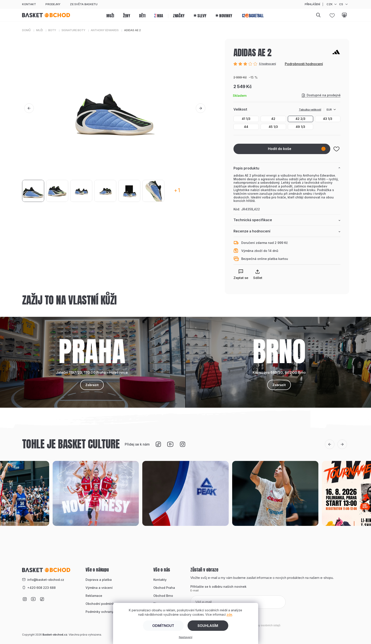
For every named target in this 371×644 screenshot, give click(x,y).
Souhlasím (208, 625)
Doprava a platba (99, 579)
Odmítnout (163, 625)
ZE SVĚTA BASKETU (83, 4)
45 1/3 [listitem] (273, 127)
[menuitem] (110, 15)
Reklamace (94, 595)
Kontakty (160, 579)
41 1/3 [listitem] (246, 119)
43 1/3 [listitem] (327, 119)
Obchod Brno (163, 595)
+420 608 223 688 (41, 587)
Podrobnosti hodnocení (304, 64)
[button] (29, 108)
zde (229, 614)
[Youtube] (170, 444)
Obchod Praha (164, 587)
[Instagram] (182, 444)
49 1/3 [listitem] (300, 127)
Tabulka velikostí (310, 109)
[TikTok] (158, 444)
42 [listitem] (273, 119)
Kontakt (29, 4)
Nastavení (185, 637)
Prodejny (52, 4)
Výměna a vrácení (99, 587)
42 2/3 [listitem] (300, 119)
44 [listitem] (246, 127)
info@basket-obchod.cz (45, 579)
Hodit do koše (279, 149)
